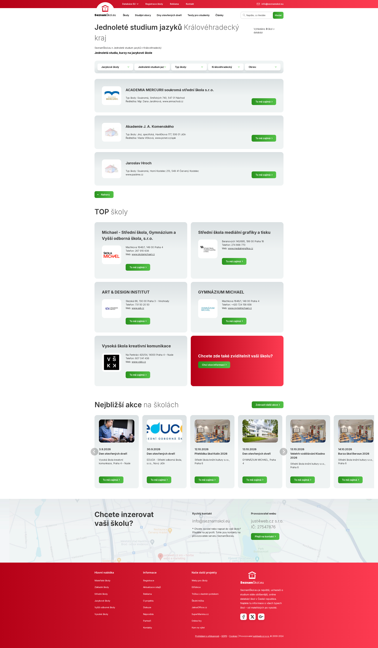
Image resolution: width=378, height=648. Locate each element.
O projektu (148, 600)
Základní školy (101, 587)
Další (283, 452)
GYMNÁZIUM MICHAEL (221, 292)
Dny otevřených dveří (169, 15)
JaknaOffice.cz (199, 607)
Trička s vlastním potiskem (205, 594)
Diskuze (147, 607)
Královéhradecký (152, 47)
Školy (126, 15)
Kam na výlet (198, 627)
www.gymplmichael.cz (240, 308)
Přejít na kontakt (264, 536)
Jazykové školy (102, 600)
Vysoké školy (101, 614)
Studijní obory (143, 15)
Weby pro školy (199, 580)
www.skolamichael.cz (143, 254)
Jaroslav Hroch (138, 163)
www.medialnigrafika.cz (240, 248)
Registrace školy (154, 4)
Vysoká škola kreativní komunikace (136, 346)
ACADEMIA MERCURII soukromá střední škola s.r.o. (170, 90)
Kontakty (147, 627)
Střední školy (101, 594)
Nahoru (105, 194)
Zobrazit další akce (267, 404)
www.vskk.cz (139, 361)
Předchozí (94, 452)
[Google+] (261, 616)
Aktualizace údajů (152, 587)
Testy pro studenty (199, 15)
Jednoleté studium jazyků (127, 47)
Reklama (174, 4)
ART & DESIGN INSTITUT (126, 292)
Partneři (147, 620)
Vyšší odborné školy (104, 607)
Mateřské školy (102, 580)
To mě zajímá (263, 101)
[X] (252, 616)
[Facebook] (243, 616)
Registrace (148, 580)
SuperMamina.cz (200, 614)
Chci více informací (213, 364)
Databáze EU (129, 4)
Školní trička (198, 600)
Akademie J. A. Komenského (150, 126)
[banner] (105, 9)
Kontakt (190, 4)
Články (219, 15)
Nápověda (148, 614)
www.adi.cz (138, 308)
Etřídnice (196, 587)
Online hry (197, 620)
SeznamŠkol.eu (102, 47)
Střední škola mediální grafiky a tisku (234, 232)
